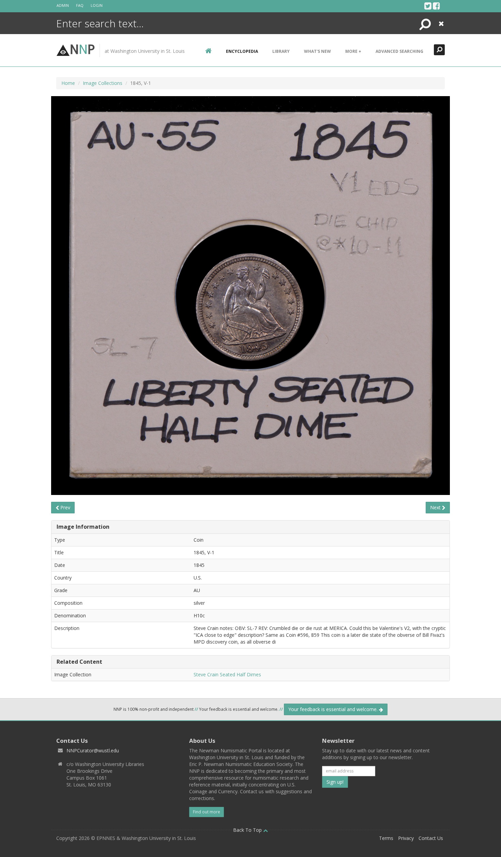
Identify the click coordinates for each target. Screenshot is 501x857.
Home (68, 83)
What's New (317, 51)
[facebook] (436, 6)
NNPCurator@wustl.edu (92, 750)
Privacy (406, 838)
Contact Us (431, 838)
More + (353, 51)
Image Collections (102, 83)
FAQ (80, 5)
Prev (64, 507)
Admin (63, 5)
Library (281, 51)
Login (97, 5)
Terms (386, 838)
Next (436, 507)
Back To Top (248, 830)
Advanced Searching (399, 51)
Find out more (206, 812)
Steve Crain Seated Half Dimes (227, 674)
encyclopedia (242, 51)
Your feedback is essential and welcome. (333, 709)
